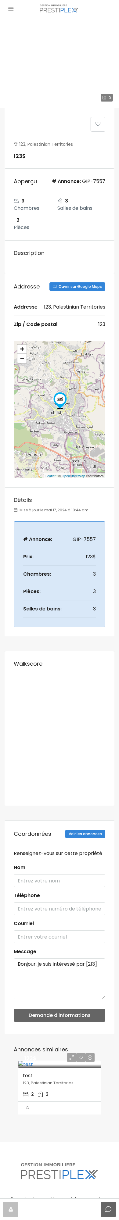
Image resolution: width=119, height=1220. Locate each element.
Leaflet (50, 475)
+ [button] (22, 349)
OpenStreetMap (73, 475)
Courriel (24, 923)
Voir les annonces (85, 833)
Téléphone (27, 895)
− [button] (22, 358)
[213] (60, 400)
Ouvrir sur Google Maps (80, 286)
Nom (19, 867)
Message (25, 951)
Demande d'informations (60, 1015)
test (28, 1075)
